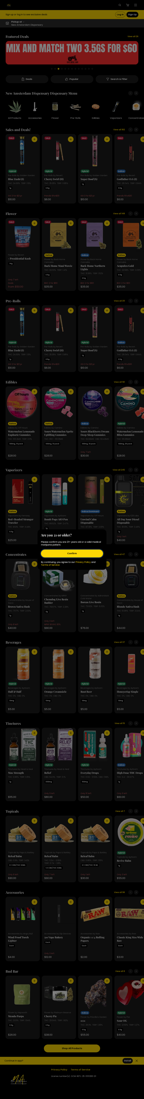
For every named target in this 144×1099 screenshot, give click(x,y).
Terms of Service (50, 565)
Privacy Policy (83, 562)
